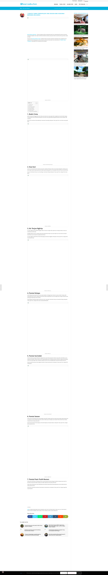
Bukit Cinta (47, 509)
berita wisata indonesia (40, 509)
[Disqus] (45, 554)
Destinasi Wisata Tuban (53, 509)
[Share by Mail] (65, 516)
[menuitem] (85, 1)
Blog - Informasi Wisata (25, 8)
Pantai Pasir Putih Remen (31, 510)
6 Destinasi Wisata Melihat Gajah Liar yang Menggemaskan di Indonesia (81, 36)
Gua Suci (59, 509)
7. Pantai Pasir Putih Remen (33, 111)
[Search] (87, 4)
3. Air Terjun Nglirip (32, 106)
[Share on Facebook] (29, 516)
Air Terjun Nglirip (32, 509)
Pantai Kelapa (63, 509)
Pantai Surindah (45, 510)
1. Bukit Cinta (31, 104)
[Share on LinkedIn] (50, 516)
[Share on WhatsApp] (40, 516)
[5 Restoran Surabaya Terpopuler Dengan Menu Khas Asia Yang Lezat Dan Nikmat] (1, 287)
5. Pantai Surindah (31, 109)
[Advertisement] (47, 50)
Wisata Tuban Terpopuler (52, 510)
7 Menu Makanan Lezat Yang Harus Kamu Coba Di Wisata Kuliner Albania (81, 48)
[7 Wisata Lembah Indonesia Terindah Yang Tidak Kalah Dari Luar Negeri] (107, 287)
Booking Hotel (80, 0)
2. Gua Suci (30, 105)
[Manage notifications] (3, 572)
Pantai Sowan (39, 510)
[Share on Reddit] (60, 516)
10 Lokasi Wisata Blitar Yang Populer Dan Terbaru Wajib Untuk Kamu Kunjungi (80, 78)
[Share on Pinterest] (45, 516)
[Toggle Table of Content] (36, 103)
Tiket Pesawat (74, 0)
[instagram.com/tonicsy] (47, 25)
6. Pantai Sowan (31, 110)
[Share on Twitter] (35, 516)
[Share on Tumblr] (55, 516)
